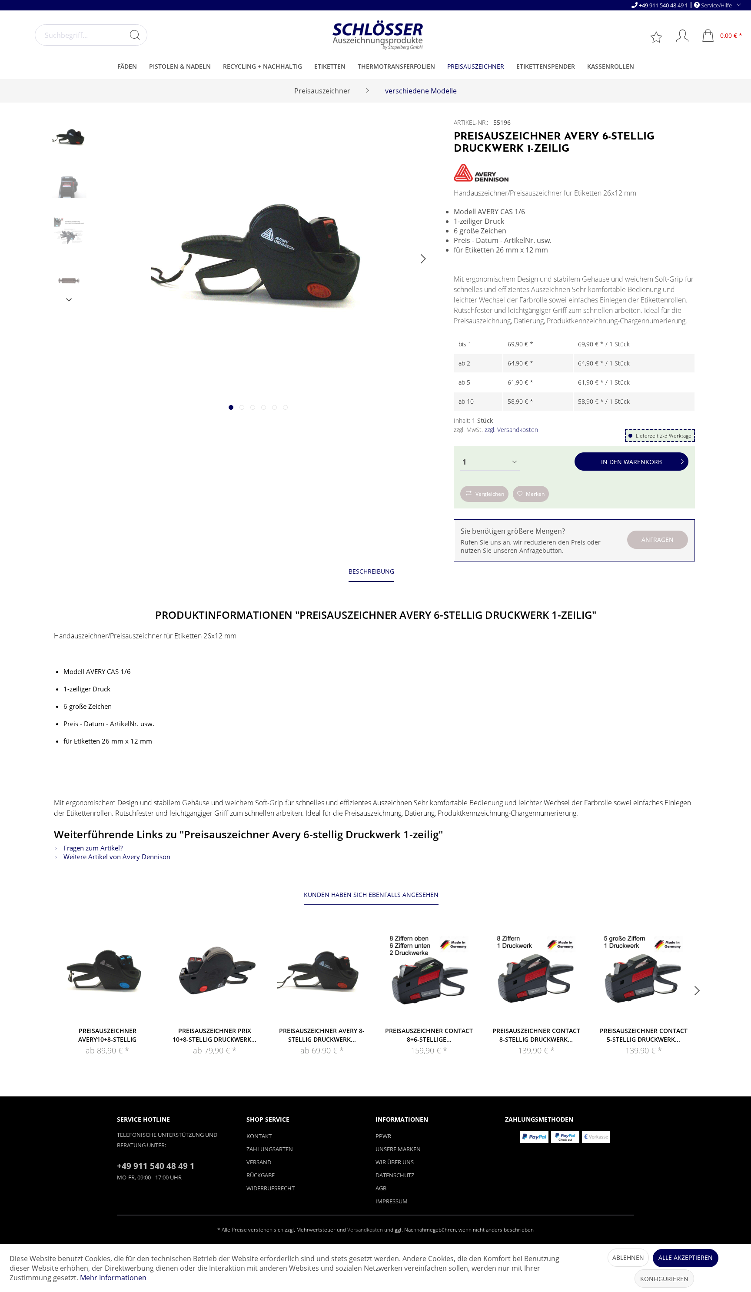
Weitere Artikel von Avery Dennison (116, 856)
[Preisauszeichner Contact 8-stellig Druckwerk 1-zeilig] (537, 974)
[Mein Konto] (678, 36)
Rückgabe (260, 1175)
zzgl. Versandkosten (511, 429)
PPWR (383, 1136)
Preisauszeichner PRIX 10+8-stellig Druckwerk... (214, 1034)
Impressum (392, 1201)
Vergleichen (489, 494)
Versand (258, 1162)
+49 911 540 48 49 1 (663, 5)
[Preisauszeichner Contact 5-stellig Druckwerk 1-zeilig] (643, 974)
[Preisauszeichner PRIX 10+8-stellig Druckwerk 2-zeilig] (215, 974)
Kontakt (259, 1136)
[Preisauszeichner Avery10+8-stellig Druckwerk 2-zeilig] (108, 974)
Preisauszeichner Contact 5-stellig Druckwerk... (644, 1034)
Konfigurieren (664, 1279)
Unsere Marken (398, 1149)
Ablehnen (628, 1257)
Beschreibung (371, 571)
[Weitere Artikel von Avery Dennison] (481, 172)
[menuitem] (91, 35)
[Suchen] (135, 34)
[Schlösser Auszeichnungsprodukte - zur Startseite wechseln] (377, 35)
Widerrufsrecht (270, 1188)
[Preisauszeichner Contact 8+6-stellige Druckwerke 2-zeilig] (429, 974)
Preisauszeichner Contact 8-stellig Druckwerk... (536, 1034)
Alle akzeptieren (685, 1257)
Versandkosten (365, 1229)
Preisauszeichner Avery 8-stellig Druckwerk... (322, 1034)
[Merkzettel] (657, 36)
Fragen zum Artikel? (92, 848)
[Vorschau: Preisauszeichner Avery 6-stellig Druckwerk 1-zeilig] (69, 137)
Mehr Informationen (113, 1277)
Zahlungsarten (269, 1149)
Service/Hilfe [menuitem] (716, 5)
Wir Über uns (395, 1162)
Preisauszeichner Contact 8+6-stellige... (429, 1034)
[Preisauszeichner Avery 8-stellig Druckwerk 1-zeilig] (322, 974)
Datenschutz (395, 1175)
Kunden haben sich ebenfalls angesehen (371, 894)
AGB (381, 1188)
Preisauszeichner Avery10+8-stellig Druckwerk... (107, 1035)
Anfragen (657, 539)
